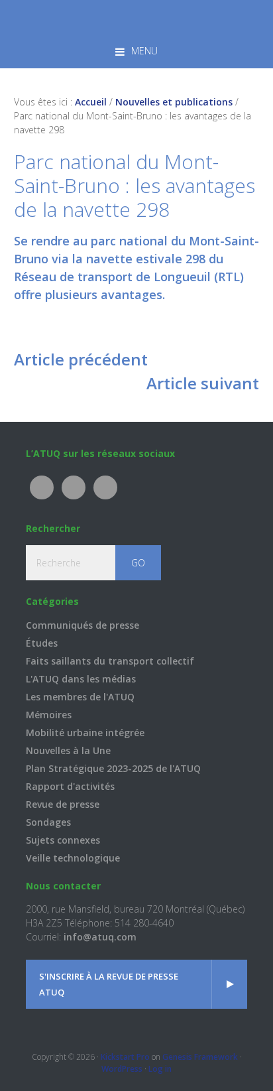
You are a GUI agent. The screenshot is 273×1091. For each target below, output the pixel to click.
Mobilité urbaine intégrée (85, 732)
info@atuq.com (100, 937)
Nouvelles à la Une (68, 750)
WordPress (121, 1068)
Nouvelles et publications (174, 102)
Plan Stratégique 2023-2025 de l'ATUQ (113, 768)
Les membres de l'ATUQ (80, 696)
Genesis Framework (200, 1056)
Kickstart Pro (125, 1056)
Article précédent (81, 359)
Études (42, 643)
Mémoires (49, 714)
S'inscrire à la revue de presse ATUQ (108, 984)
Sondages (48, 822)
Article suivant (202, 383)
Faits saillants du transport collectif (110, 661)
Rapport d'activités (70, 786)
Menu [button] (144, 50)
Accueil (91, 102)
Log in (160, 1068)
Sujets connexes (63, 840)
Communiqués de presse (82, 625)
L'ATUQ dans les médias (81, 679)
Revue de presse (62, 804)
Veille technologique (73, 858)
